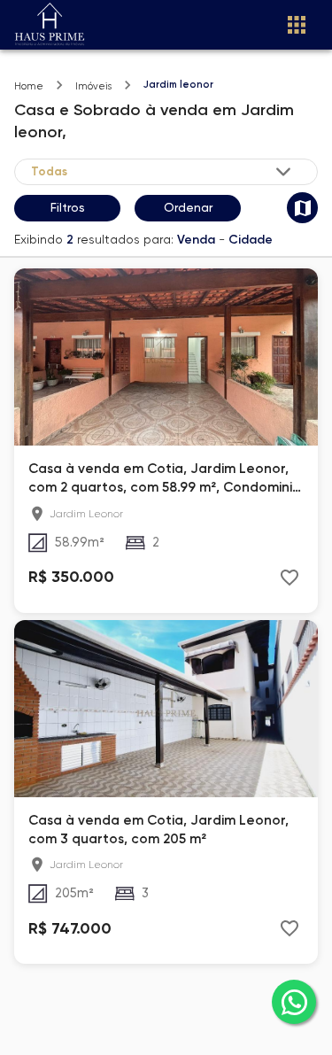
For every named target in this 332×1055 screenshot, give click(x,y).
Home (28, 86)
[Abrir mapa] (302, 207)
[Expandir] (283, 171)
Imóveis (93, 86)
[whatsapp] (294, 1002)
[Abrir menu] (296, 25)
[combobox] (162, 171)
